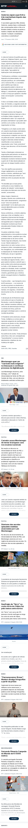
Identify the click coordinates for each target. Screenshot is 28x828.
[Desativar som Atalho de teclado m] (6, 826)
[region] (14, 414)
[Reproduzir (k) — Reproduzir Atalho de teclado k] (2, 826)
